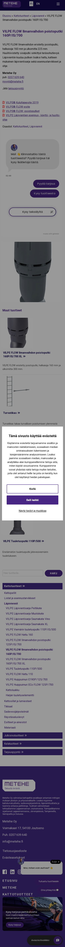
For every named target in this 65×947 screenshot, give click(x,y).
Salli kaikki (32, 500)
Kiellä (32, 488)
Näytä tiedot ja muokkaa (32, 510)
